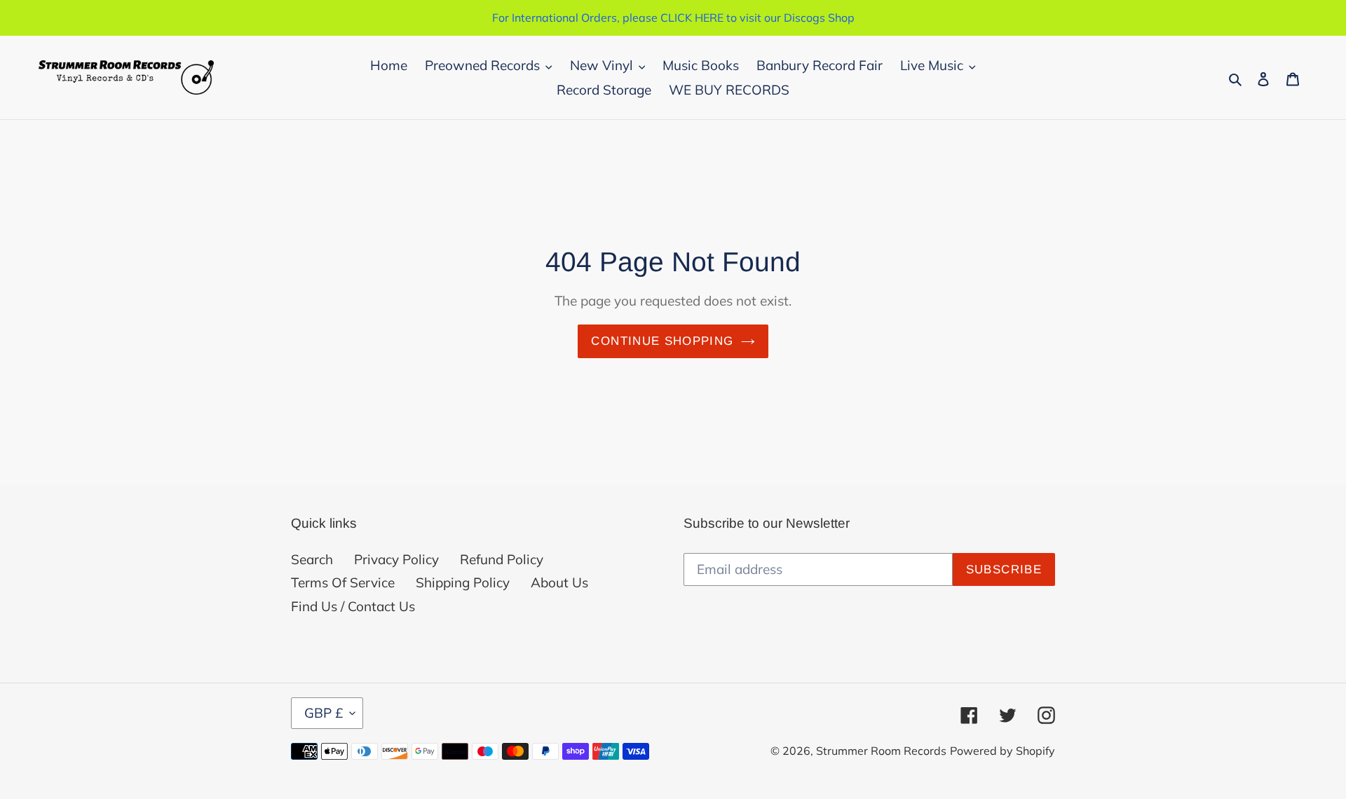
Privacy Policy (396, 559)
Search (312, 559)
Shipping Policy (463, 582)
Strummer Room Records (881, 751)
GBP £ (323, 712)
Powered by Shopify (1002, 751)
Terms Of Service (343, 582)
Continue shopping (662, 341)
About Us (559, 582)
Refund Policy (501, 559)
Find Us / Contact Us (353, 606)
